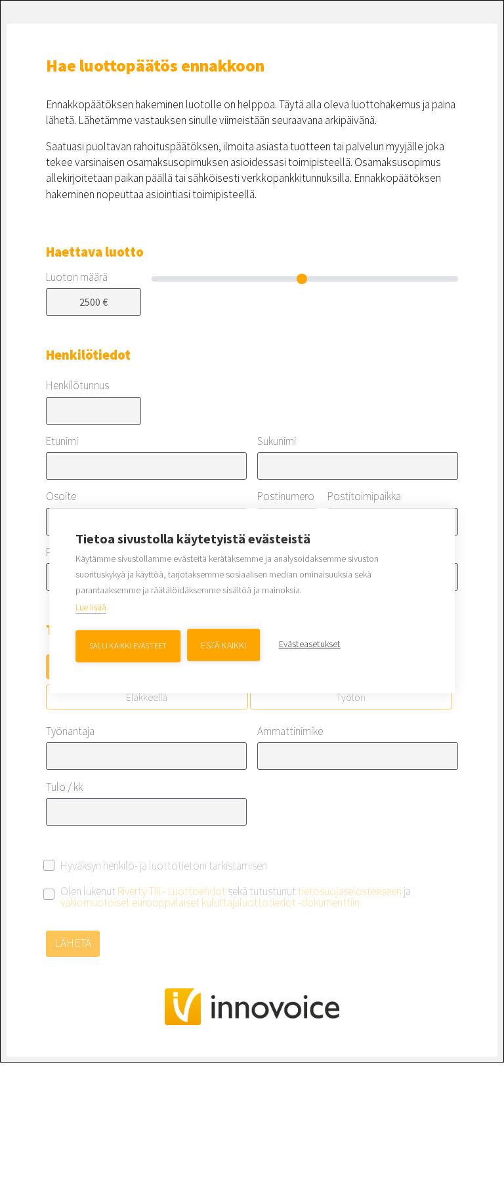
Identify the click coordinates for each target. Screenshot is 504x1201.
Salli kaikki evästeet (128, 645)
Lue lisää (90, 607)
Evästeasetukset (310, 644)
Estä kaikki (223, 645)
